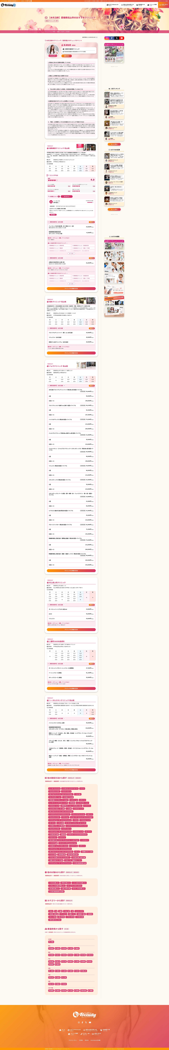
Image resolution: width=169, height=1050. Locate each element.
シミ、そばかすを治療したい (79, 883)
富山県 (58, 961)
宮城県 (58, 948)
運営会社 (87, 1040)
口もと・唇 (66, 911)
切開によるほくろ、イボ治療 (56, 860)
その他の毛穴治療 (54, 834)
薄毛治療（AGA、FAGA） (55, 920)
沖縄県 (91, 990)
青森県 (51, 948)
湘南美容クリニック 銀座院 (56, 248)
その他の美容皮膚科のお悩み (57, 891)
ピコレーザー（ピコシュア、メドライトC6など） (82, 817)
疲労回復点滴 (61, 854)
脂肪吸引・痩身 (81, 914)
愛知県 (58, 964)
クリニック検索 (52, 31)
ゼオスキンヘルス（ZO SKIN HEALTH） (77, 834)
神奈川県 (90, 955)
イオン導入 (78, 794)
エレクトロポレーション (55, 797)
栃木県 (58, 955)
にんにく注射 (53, 854)
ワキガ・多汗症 (70, 917)
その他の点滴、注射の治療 (78, 857)
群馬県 (64, 955)
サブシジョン (65, 817)
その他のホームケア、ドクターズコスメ (59, 846)
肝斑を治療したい (66, 883)
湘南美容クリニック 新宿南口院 (81, 245)
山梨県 (77, 961)
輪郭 (60, 911)
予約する (92, 222)
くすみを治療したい (54, 883)
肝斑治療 (72, 803)
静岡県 (51, 964)
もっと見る (114, 144)
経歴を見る (66, 56)
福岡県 (51, 990)
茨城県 (51, 955)
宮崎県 (77, 990)
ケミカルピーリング (54, 806)
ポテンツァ (82, 800)
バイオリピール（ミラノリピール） (70, 788)
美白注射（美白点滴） (73, 854)
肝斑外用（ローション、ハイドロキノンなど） (72, 806)
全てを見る (71, 253)
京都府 (58, 971)
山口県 (64, 977)
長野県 (83, 961)
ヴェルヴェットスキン (55, 791)
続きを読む (53, 214)
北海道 (51, 942)
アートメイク (64, 914)
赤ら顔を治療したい (54, 888)
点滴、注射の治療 (66, 888)
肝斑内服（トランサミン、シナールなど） (59, 800)
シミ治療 (69, 808)
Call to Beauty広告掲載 (95, 1040)
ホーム (46, 31)
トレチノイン (87, 806)
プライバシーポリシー (73, 1040)
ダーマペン (52, 823)
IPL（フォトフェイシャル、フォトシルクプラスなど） (61, 794)
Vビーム (77, 851)
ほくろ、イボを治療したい (79, 888)
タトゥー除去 (53, 917)
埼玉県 (70, 955)
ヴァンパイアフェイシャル (78, 814)
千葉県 (77, 955)
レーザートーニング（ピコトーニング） (58, 803)
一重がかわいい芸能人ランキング (85, 1)
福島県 (77, 948)
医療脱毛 (90, 914)
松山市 (62, 31)
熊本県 (64, 990)
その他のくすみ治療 (68, 797)
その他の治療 (80, 917)
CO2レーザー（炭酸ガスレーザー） (73, 860)
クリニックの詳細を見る (71, 288)
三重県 (51, 971)
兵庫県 (70, 971)
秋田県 (64, 948)
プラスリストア (53, 837)
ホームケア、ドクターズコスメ (75, 886)
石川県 (64, 961)
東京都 (83, 955)
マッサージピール (66, 791)
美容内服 (63, 834)
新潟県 (51, 961)
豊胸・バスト (72, 914)
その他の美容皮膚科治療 (80, 863)
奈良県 (77, 971)
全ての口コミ (66, 196)
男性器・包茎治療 (54, 914)
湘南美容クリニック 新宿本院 (57, 245)
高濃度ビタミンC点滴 (87, 851)
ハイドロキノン (84, 840)
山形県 (70, 948)
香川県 (51, 984)
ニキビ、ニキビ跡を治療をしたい (57, 886)
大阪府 (64, 971)
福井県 (70, 961)
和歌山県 (84, 971)
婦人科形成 (61, 917)
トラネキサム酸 (53, 843)
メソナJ (82, 788)
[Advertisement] (114, 76)
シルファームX (74, 800)
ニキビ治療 (60, 823)
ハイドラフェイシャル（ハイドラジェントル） (60, 814)
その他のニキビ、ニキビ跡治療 (57, 826)
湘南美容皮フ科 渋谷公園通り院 (81, 251)
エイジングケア (79, 911)
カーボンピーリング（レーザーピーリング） (76, 823)
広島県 (58, 977)
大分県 (70, 990)
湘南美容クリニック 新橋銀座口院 (58, 251)
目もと (51, 911)
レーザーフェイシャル (55, 788)
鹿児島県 (84, 990)
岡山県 (51, 977)
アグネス (76, 820)
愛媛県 (58, 31)
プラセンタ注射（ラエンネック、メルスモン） (60, 857)
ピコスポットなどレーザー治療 (57, 808)
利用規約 (81, 1040)
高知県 (64, 984)
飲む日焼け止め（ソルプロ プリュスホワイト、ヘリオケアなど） (64, 840)
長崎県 (58, 990)
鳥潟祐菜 (69, 45)
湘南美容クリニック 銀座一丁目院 (81, 248)
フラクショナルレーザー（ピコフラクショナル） (60, 820)
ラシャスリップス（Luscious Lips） (68, 843)
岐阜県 (90, 961)
